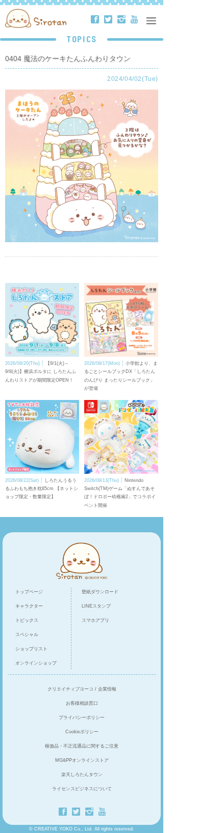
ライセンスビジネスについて (82, 788)
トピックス (26, 620)
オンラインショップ (36, 663)
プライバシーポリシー (82, 717)
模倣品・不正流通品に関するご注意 (81, 746)
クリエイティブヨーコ (70, 689)
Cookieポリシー (81, 731)
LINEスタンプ (96, 606)
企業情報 (107, 689)
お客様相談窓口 (82, 703)
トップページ (29, 591)
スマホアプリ (95, 620)
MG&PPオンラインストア (82, 760)
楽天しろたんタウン (82, 774)
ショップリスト (31, 648)
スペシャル (26, 634)
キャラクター (29, 606)
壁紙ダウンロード (100, 591)
